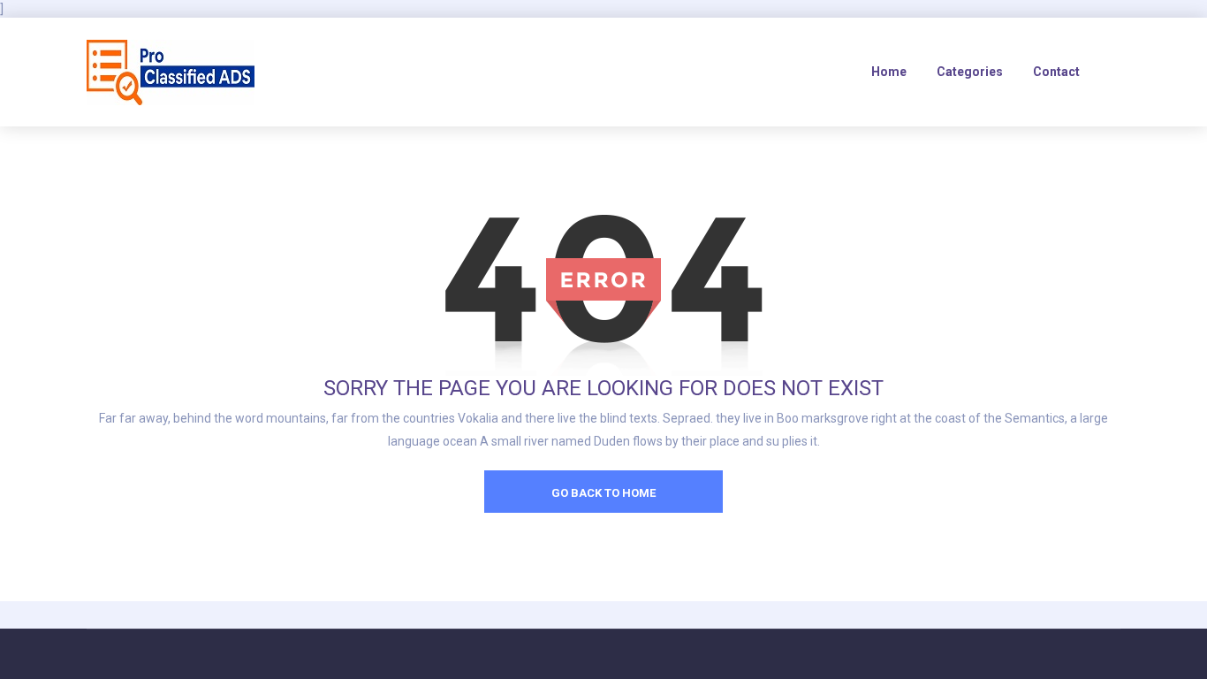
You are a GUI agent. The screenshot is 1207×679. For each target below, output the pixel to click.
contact (1056, 72)
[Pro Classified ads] (170, 72)
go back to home (603, 493)
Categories (970, 72)
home (889, 72)
